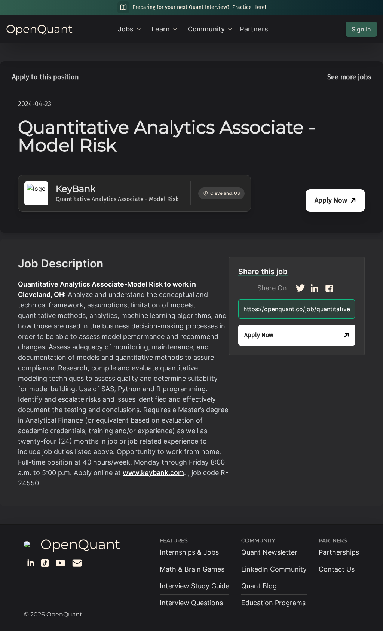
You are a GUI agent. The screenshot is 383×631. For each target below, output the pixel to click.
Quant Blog (259, 586)
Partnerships (339, 552)
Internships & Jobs (189, 552)
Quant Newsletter (269, 552)
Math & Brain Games (192, 569)
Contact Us (337, 569)
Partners (254, 29)
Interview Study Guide (194, 586)
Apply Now (331, 200)
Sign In (361, 29)
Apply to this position (45, 77)
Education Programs (273, 603)
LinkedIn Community (274, 569)
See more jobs (349, 77)
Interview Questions (191, 603)
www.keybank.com (153, 473)
